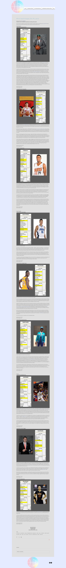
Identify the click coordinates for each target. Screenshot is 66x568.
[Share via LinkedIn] (21, 537)
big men (27, 534)
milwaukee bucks (34, 534)
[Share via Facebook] (16, 537)
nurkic (25, 534)
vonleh (22, 534)
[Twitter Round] (49, 562)
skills (20, 534)
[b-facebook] (51, 562)
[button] (53, 8)
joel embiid (17, 534)
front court (30, 534)
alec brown (41, 534)
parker (38, 534)
